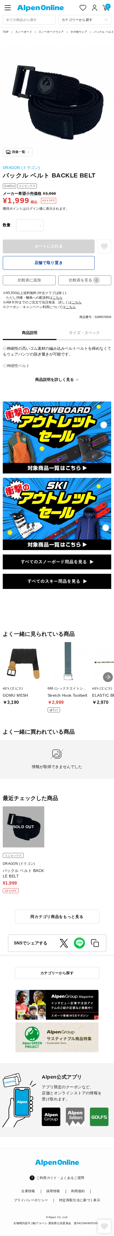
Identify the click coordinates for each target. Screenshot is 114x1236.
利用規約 (78, 1191)
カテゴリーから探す (57, 973)
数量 (7, 225)
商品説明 (29, 332)
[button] (108, 677)
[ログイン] (95, 8)
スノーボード (23, 31)
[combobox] (29, 20)
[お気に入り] (83, 8)
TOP (6, 31)
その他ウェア (78, 31)
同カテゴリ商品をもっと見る (56, 916)
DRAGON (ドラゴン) (21, 167)
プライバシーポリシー (31, 1200)
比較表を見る (83, 280)
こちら (58, 298)
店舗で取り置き (49, 262)
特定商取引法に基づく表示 (79, 1200)
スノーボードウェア (51, 31)
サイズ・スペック (84, 332)
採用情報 (53, 1191)
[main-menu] (8, 8)
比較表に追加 (29, 280)
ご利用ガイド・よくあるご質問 (60, 1178)
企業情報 (28, 1191)
